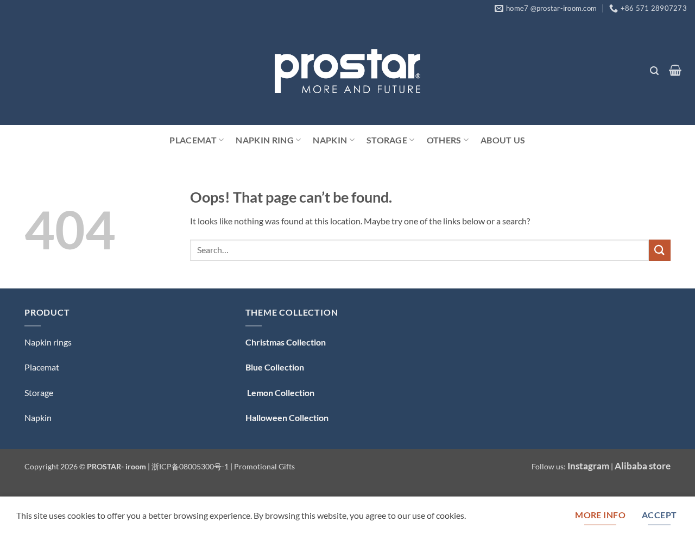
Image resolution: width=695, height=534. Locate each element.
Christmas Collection (285, 342)
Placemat (193, 140)
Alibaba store (643, 466)
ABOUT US (503, 140)
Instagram (588, 466)
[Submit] (660, 250)
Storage (387, 140)
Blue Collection (274, 367)
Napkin (330, 140)
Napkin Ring (265, 140)
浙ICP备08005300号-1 (190, 466)
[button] (654, 71)
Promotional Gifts (264, 466)
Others (444, 140)
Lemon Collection (279, 392)
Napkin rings (48, 342)
